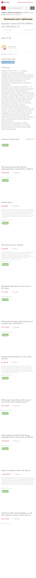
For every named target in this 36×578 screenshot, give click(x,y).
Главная (4, 12)
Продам (5, 145)
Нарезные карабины (14, 12)
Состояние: (8, 62)
